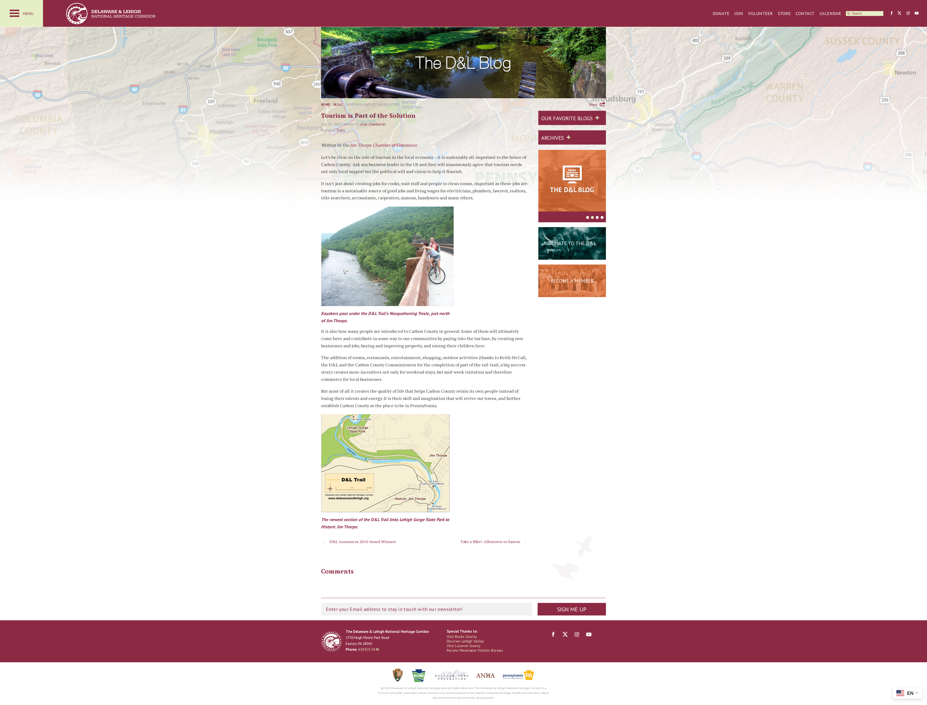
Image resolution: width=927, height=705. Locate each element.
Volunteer (760, 13)
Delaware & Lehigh (331, 641)
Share (593, 104)
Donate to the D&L (572, 243)
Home (325, 104)
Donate (721, 13)
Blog (338, 104)
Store (784, 13)
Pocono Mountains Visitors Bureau (475, 650)
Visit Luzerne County (464, 645)
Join (738, 13)
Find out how (572, 292)
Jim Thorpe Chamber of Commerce (383, 145)
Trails (340, 130)
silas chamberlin (373, 124)
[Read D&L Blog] (572, 181)
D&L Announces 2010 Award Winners (363, 541)
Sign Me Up (571, 609)
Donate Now (572, 255)
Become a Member (572, 281)
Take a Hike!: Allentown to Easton (490, 541)
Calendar (830, 13)
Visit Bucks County (462, 636)
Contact (805, 13)
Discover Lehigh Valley (465, 641)
